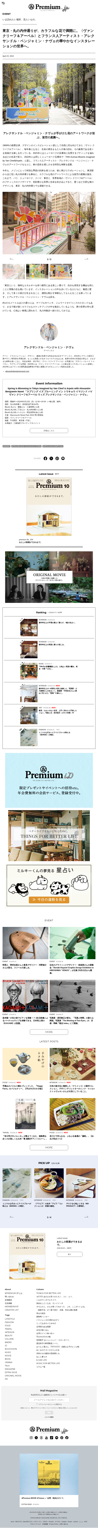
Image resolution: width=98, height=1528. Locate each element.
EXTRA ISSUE (11, 1372)
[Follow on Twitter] (36, 1437)
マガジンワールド (35, 1524)
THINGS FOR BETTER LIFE (48, 1293)
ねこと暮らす (41, 1357)
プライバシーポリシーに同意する (50, 1404)
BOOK (8, 1359)
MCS (85, 1521)
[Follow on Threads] (41, 1437)
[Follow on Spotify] (56, 1437)
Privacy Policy (53, 1524)
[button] (11, 259)
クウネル (57, 1521)
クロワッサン (37, 1521)
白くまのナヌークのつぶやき (48, 1350)
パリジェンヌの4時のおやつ (47, 1320)
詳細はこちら (49, 430)
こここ (81, 1521)
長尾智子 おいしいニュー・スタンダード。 (53, 1340)
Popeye (64, 1521)
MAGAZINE (10, 1369)
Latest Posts (49, 1041)
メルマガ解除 (49, 1417)
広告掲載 (8, 1303)
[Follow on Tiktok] (51, 1437)
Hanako (51, 1521)
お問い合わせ (63, 1524)
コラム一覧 (40, 1367)
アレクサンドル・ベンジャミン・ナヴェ (27, 446)
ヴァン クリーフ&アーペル (53, 446)
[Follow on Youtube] (46, 1437)
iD (6, 1346)
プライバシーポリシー (41, 1408)
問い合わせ (9, 1296)
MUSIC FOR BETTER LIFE (48, 1363)
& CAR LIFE (41, 1360)
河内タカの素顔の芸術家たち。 (48, 1353)
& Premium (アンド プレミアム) (49, 8)
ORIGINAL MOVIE (13, 1376)
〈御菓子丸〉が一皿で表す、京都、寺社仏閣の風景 (56, 1310)
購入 (69, 1254)
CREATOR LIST (12, 1310)
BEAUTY (8, 1335)
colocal (75, 1521)
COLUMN (9, 1339)
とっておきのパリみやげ (46, 1323)
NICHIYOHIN (11, 1349)
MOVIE (8, 1356)
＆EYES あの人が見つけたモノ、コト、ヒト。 (55, 1296)
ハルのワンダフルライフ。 (47, 1300)
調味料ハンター (42, 1316)
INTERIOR (9, 1332)
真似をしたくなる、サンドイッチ (49, 1303)
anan (12, 1521)
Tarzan (70, 1521)
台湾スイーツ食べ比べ (45, 1333)
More (49, 1032)
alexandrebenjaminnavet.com (17, 371)
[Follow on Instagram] (31, 1437)
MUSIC (8, 1352)
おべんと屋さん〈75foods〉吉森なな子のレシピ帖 (57, 1347)
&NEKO (8, 1342)
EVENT (20, 17)
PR (6, 1379)
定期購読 (8, 1300)
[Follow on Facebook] (66, 1437)
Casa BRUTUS (27, 1521)
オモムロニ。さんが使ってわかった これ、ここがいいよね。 (61, 1306)
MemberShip (12, 1306)
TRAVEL (8, 1329)
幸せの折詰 (40, 1313)
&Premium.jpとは (13, 1293)
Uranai (8, 1362)
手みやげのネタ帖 (43, 1337)
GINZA (45, 1521)
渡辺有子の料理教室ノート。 (48, 1343)
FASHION (9, 1322)
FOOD (8, 1325)
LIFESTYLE (10, 1319)
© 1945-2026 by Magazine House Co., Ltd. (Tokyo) (49, 1518)
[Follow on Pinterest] (61, 1437)
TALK (7, 1366)
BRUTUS (18, 1521)
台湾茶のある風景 (43, 1327)
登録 (49, 1413)
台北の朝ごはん (42, 1330)
